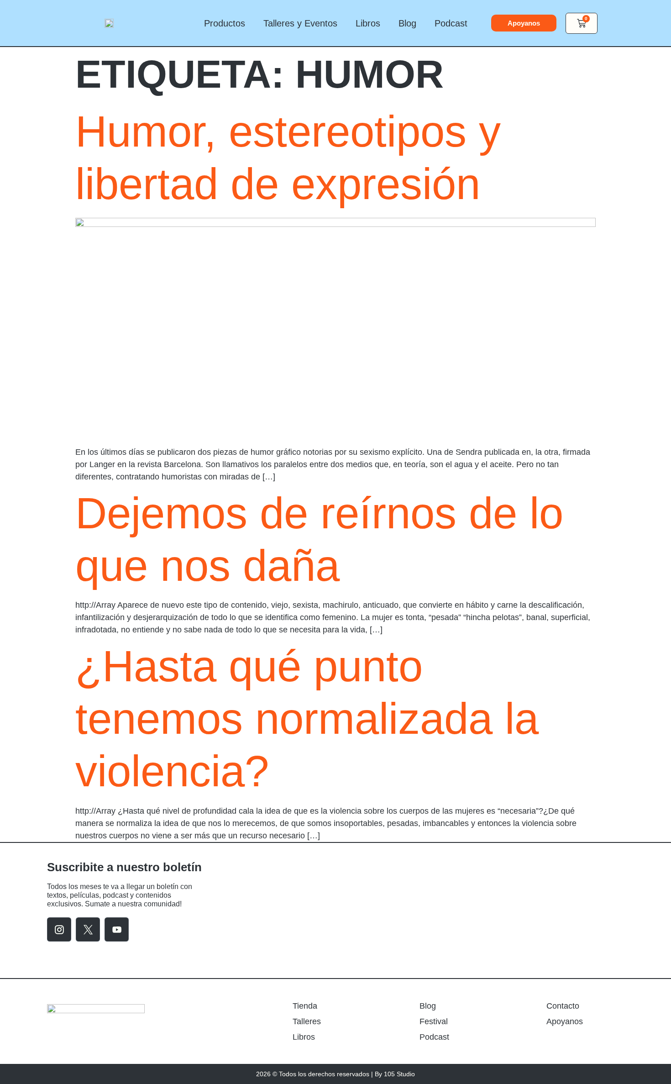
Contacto (562, 1005)
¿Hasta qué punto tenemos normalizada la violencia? (307, 718)
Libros (368, 23)
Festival (433, 1021)
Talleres (307, 1021)
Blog (407, 23)
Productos (224, 23)
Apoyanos (564, 1021)
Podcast (451, 23)
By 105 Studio (395, 1074)
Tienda (305, 1005)
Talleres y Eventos (300, 23)
